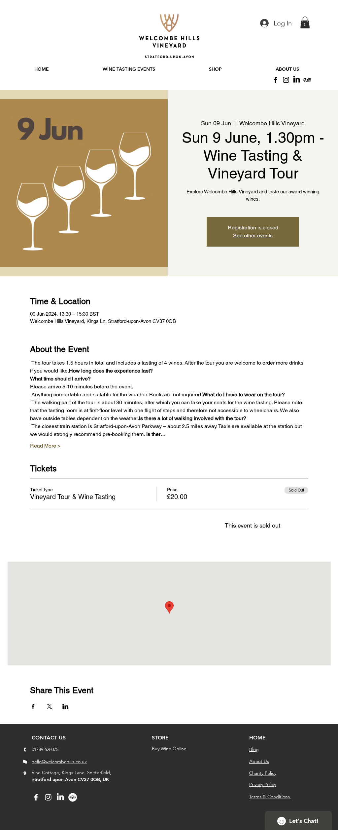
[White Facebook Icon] (36, 797)
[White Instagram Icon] (48, 797)
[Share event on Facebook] (33, 706)
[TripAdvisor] (307, 80)
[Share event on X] (49, 706)
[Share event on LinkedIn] (65, 706)
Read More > (45, 446)
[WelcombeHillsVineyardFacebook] (275, 80)
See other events (253, 235)
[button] (305, 22)
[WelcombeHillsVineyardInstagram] (286, 80)
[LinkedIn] (296, 80)
